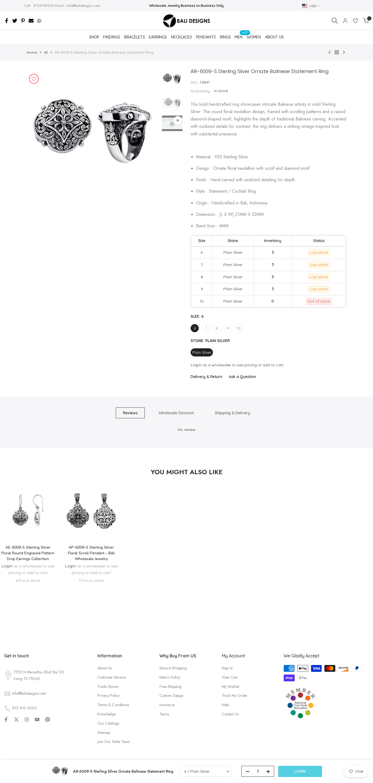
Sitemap (103, 732)
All (46, 52)
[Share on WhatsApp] (39, 20)
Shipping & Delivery (232, 412)
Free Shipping (170, 686)
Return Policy (169, 677)
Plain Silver (201, 352)
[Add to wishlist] (34, 79)
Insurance (166, 705)
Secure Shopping (173, 668)
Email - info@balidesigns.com (77, 5)
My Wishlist (230, 686)
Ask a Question (242, 376)
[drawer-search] (335, 21)
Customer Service (111, 677)
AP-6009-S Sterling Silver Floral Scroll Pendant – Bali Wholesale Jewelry (91, 553)
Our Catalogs (108, 723)
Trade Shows (107, 686)
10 (238, 328)
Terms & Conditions (113, 705)
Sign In (227, 668)
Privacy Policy (108, 695)
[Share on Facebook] (6, 20)
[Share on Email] (31, 20)
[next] (148, 135)
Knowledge (106, 714)
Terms (164, 714)
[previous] (37, 135)
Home (32, 52)
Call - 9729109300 (39, 5)
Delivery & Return (206, 376)
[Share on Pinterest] (22, 20)
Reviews (130, 412)
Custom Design (171, 695)
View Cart (230, 677)
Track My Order (234, 695)
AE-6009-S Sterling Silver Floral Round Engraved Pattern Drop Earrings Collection (27, 553)
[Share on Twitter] (14, 20)
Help (225, 705)
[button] (28, 524)
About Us (104, 668)
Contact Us (230, 714)
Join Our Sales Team (113, 741)
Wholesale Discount (176, 412)
